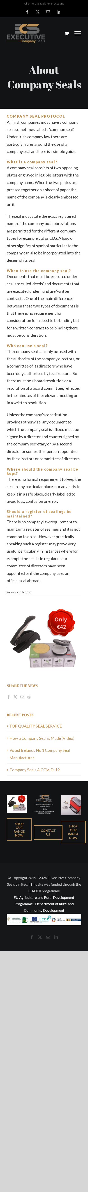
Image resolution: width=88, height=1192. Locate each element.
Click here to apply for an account (44, 3)
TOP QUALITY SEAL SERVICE (35, 725)
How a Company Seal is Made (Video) (41, 738)
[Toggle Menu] (78, 33)
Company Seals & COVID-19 (34, 769)
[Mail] (22, 697)
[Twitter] (15, 697)
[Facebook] (8, 697)
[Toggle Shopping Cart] (67, 33)
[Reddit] (29, 697)
